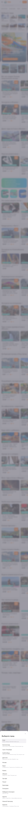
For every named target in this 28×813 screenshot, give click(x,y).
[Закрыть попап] (25, 734)
